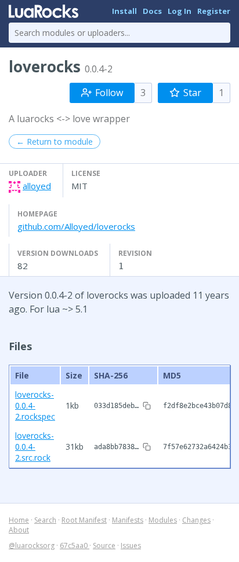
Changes (196, 520)
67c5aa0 (74, 545)
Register (213, 11)
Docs (152, 11)
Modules (163, 520)
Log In (179, 11)
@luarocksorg (32, 545)
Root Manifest (84, 520)
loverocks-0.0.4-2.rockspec (35, 405)
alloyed (37, 186)
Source (104, 545)
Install (124, 11)
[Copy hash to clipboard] (147, 406)
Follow (109, 92)
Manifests (127, 520)
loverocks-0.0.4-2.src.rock (34, 446)
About (19, 530)
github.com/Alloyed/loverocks (76, 226)
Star (192, 92)
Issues (131, 545)
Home (19, 520)
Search (45, 520)
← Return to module (54, 141)
